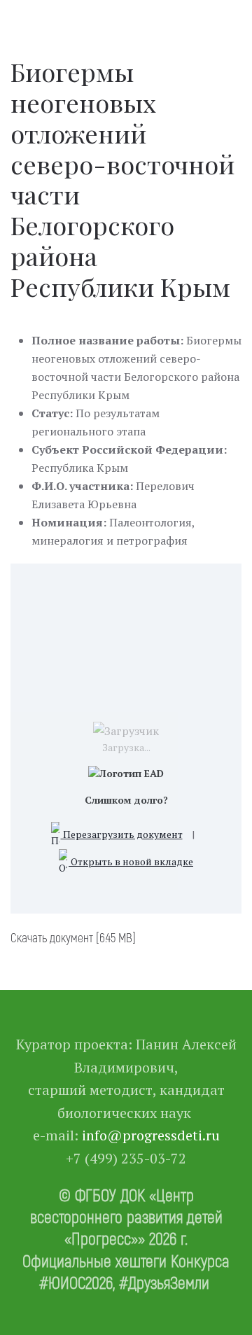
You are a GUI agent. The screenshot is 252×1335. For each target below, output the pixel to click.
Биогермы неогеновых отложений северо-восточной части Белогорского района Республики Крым (122, 178)
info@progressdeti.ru (151, 1135)
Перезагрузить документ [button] (122, 834)
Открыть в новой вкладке (131, 861)
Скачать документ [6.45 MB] (73, 937)
